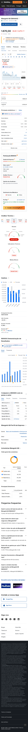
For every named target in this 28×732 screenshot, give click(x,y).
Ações (3, 6)
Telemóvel (4, 630)
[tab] (8, 221)
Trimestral (9, 350)
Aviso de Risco (4, 722)
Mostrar (17, 419)
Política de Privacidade (6, 717)
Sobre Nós (18, 627)
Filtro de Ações (11, 6)
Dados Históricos (23, 50)
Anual (2, 350)
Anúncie (17, 630)
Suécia (25, 443)
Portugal (18, 6)
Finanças (16, 47)
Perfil (9, 50)
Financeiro (24, 436)
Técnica (22, 47)
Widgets (3, 636)
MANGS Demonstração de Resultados (11, 340)
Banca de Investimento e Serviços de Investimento (16, 432)
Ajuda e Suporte (19, 633)
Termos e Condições (6, 712)
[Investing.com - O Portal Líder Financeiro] (8, 2)
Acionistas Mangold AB (10, 448)
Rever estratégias (10, 41)
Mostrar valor (22, 94)
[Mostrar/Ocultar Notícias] (10, 54)
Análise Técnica (7, 216)
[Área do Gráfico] (5, 54)
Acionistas (14, 50)
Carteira (3, 633)
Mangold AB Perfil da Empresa (12, 425)
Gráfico (8, 47)
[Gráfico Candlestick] (3, 54)
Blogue (3, 627)
